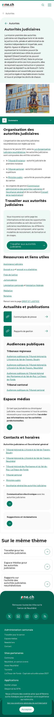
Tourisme (8, 669)
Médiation (8, 290)
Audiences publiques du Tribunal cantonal (25, 390)
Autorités (10, 13)
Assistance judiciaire (13, 264)
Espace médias (10, 638)
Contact (7, 646)
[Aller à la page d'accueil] (8, 5)
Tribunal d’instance (16, 160)
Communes (9, 658)
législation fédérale (34, 285)
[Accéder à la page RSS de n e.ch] (44, 616)
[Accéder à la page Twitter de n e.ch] (9, 616)
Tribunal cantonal (16, 169)
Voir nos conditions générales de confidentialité (27, 703)
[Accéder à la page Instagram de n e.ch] (27, 616)
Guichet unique (10, 685)
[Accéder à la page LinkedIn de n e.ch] (18, 616)
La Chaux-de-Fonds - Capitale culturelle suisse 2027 (26, 673)
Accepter (27, 709)
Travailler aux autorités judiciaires (23, 245)
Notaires (7, 295)
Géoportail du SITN (12, 689)
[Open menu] (49, 5)
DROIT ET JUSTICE (30, 301)
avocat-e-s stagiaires (27, 269)
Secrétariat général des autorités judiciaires (26, 485)
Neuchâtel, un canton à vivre (16, 661)
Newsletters (9, 642)
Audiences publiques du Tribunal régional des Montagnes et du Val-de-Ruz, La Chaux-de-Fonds (27, 376)
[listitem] (27, 316)
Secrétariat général (14, 192)
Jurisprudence (10, 280)
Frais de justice (10, 274)
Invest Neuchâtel (11, 665)
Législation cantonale (13, 285)
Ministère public (15, 177)
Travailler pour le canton (14, 634)
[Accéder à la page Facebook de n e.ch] (36, 616)
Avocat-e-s (8, 269)
